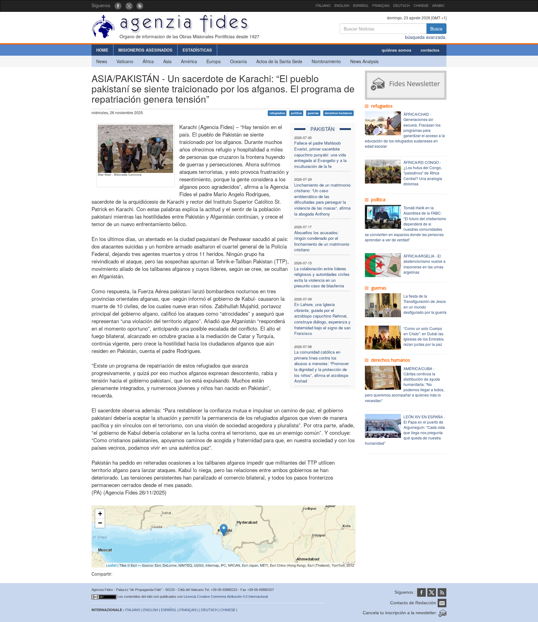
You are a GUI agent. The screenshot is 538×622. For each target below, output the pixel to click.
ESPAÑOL (361, 5)
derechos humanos (338, 113)
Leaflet (111, 565)
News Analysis (364, 61)
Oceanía (238, 61)
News (101, 61)
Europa (213, 61)
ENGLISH (341, 5)
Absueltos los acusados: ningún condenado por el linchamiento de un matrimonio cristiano (321, 241)
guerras (313, 113)
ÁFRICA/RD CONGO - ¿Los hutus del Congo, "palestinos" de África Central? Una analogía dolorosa (423, 173)
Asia (167, 61)
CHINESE (420, 5)
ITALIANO (323, 5)
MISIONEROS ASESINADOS (145, 50)
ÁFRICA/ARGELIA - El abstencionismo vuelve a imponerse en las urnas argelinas (425, 263)
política (296, 113)
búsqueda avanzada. (425, 37)
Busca (436, 29)
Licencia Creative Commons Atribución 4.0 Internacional (226, 596)
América (189, 61)
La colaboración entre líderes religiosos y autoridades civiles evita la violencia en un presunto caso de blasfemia (322, 277)
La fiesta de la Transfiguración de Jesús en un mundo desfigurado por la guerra (425, 303)
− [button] (100, 523)
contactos (430, 50)
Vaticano (124, 61)
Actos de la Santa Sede (279, 61)
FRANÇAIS (380, 5)
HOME (102, 50)
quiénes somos (396, 50)
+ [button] (100, 514)
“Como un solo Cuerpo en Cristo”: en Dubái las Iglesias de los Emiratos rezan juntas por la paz (424, 336)
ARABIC (438, 5)
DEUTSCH (401, 5)
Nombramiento (326, 61)
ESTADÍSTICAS (197, 50)
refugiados (277, 113)
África (148, 61)
